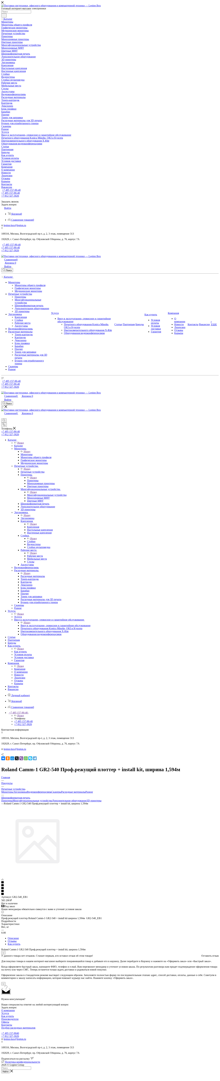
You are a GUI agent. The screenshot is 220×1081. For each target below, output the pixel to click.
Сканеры (56, 792)
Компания (19, 669)
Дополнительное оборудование (69, 800)
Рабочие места (35, 556)
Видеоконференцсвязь (39, 792)
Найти (5, 1071)
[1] (110, 882)
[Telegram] (35, 758)
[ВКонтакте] (3, 758)
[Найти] (4, 15)
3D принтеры (94, 800)
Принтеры (32, 480)
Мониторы (27, 454)
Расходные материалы (33, 576)
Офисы (5, 1022)
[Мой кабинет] (2, 416)
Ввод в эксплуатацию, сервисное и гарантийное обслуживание (56, 625)
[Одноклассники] (8, 758)
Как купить (20, 651)
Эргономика (27, 518)
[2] (110, 885)
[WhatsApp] (26, 758)
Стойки (31, 541)
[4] (110, 891)
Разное (89, 792)
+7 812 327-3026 (10, 1036)
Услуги (18, 616)
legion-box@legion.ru (15, 225)
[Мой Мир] (12, 758)
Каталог (18, 445)
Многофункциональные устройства (47, 495)
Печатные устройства (32, 471)
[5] (110, 894)
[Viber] (21, 758)
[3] (110, 888)
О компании (8, 1010)
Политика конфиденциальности (22, 1062)
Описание (13, 938)
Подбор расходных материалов (18, 1027)
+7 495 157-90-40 (11, 190)
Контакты (6, 1024)
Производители (10, 1019)
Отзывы (12, 941)
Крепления (33, 527)
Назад (20, 442)
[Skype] (30, 758)
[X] (17, 758)
